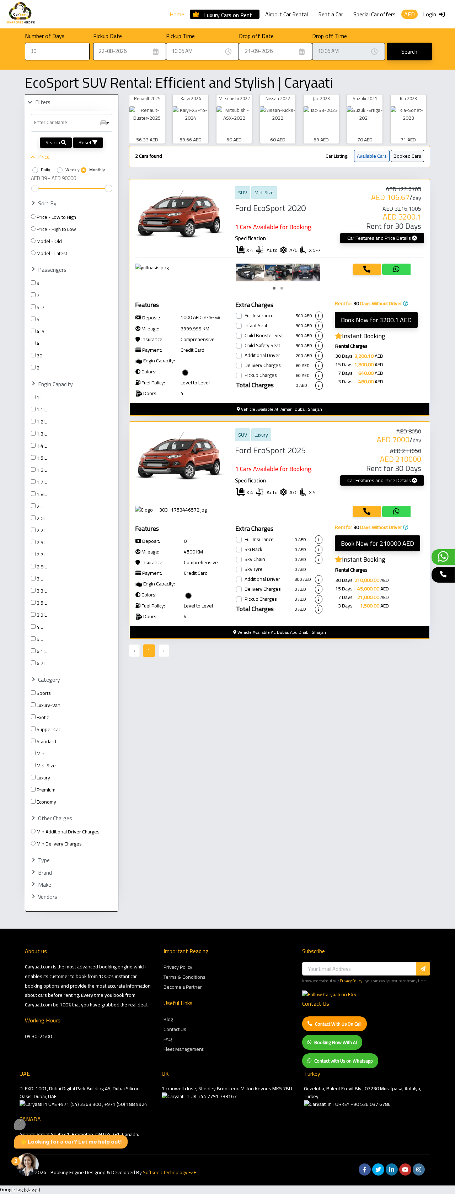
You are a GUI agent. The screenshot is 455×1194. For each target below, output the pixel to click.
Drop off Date (256, 36)
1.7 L (42, 482)
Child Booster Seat (264, 335)
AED (409, 14)
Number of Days (45, 36)
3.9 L (42, 615)
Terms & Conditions (184, 977)
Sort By (47, 203)
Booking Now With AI (335, 1042)
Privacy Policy (178, 967)
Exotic (43, 717)
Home (177, 14)
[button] (274, 288)
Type (44, 860)
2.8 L (42, 566)
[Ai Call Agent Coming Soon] (443, 575)
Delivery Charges (263, 365)
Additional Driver (262, 355)
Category (49, 679)
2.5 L (42, 542)
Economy (46, 801)
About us (36, 951)
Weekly (72, 170)
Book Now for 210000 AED (377, 543)
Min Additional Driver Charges (68, 831)
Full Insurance (259, 316)
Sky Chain (255, 559)
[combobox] (71, 123)
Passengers (52, 269)
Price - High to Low (56, 229)
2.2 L (42, 530)
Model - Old (49, 241)
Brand (45, 872)
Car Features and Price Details (379, 238)
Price (44, 156)
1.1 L (42, 409)
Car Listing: (337, 156)
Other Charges (55, 818)
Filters (42, 102)
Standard (46, 741)
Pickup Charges (261, 375)
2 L (40, 506)
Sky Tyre (254, 569)
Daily (45, 170)
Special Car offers (374, 14)
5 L (40, 639)
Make (44, 884)
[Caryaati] (20, 14)
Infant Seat (256, 326)
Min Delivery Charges (59, 843)
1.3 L (42, 433)
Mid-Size (46, 765)
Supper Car (48, 729)
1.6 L (42, 470)
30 (39, 355)
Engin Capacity (55, 384)
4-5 (40, 331)
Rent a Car (330, 14)
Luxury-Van (48, 705)
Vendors (47, 896)
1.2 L (42, 421)
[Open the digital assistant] (27, 1164)
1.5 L (42, 458)
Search (409, 51)
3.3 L (42, 590)
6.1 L (42, 651)
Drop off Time (329, 36)
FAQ (168, 1039)
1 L (40, 397)
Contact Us (175, 1029)
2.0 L (42, 518)
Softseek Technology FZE (169, 1172)
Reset (85, 142)
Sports (44, 693)
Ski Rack (253, 549)
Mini (41, 753)
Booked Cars (407, 156)
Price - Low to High (56, 217)
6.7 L (42, 663)
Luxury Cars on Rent (228, 14)
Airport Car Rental (286, 14)
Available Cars (372, 156)
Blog (168, 1019)
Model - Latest (52, 253)
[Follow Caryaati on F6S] (329, 994)
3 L (40, 578)
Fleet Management (183, 1049)
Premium (46, 789)
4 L (40, 627)
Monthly (97, 170)
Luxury (43, 777)
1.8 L (42, 494)
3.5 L (42, 602)
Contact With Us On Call (338, 1024)
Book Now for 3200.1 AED (376, 320)
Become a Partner (183, 987)
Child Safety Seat (262, 345)
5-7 (40, 307)
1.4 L (42, 445)
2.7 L (42, 554)
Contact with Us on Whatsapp (343, 1061)
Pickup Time (180, 36)
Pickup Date (107, 36)
